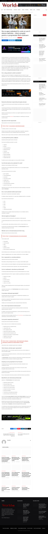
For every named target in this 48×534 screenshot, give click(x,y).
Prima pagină (3, 12)
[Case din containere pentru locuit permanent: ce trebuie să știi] (6, 482)
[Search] (46, 10)
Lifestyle (23, 9)
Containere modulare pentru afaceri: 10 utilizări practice (16, 488)
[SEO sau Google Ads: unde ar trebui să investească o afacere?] (35, 59)
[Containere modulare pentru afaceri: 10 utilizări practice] (16, 482)
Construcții (15, 9)
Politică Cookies (6, 528)
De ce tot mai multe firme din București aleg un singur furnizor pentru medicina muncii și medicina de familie (26, 474)
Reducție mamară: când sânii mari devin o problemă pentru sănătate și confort (26, 459)
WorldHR (6, 37)
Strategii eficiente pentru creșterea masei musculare (42, 99)
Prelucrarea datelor (22, 528)
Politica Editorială (37, 528)
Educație (19, 9)
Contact (43, 528)
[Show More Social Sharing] (23, 40)
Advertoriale (20, 37)
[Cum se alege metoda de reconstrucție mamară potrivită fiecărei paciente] (16, 467)
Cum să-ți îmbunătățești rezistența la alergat (42, 93)
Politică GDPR (29, 528)
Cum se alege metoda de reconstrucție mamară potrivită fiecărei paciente (16, 474)
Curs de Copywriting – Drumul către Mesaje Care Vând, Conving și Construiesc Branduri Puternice (6, 474)
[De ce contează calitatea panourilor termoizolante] (26, 482)
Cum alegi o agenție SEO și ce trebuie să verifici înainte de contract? (42, 39)
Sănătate (31, 9)
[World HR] (11, 5)
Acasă (5, 9)
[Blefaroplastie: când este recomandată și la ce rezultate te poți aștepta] (16, 452)
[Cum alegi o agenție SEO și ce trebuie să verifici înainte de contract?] (35, 39)
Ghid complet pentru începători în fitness (42, 104)
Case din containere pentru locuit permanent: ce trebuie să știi (6, 489)
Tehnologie (38, 9)
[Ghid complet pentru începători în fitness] (35, 104)
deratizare (11, 116)
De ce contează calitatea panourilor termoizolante (25, 488)
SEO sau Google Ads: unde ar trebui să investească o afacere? (42, 59)
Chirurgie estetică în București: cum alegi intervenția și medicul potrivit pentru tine (9, 434)
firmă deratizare (20, 315)
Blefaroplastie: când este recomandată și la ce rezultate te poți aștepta (16, 459)
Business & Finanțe (9, 9)
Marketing (26, 9)
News (6, 12)
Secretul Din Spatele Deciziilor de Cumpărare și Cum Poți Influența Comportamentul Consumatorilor (6, 459)
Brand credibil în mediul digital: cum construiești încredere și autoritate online (42, 46)
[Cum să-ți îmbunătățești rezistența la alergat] (35, 93)
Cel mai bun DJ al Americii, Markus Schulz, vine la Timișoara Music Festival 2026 (41, 53)
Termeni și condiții (13, 528)
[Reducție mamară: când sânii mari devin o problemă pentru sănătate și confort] (26, 452)
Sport (34, 9)
